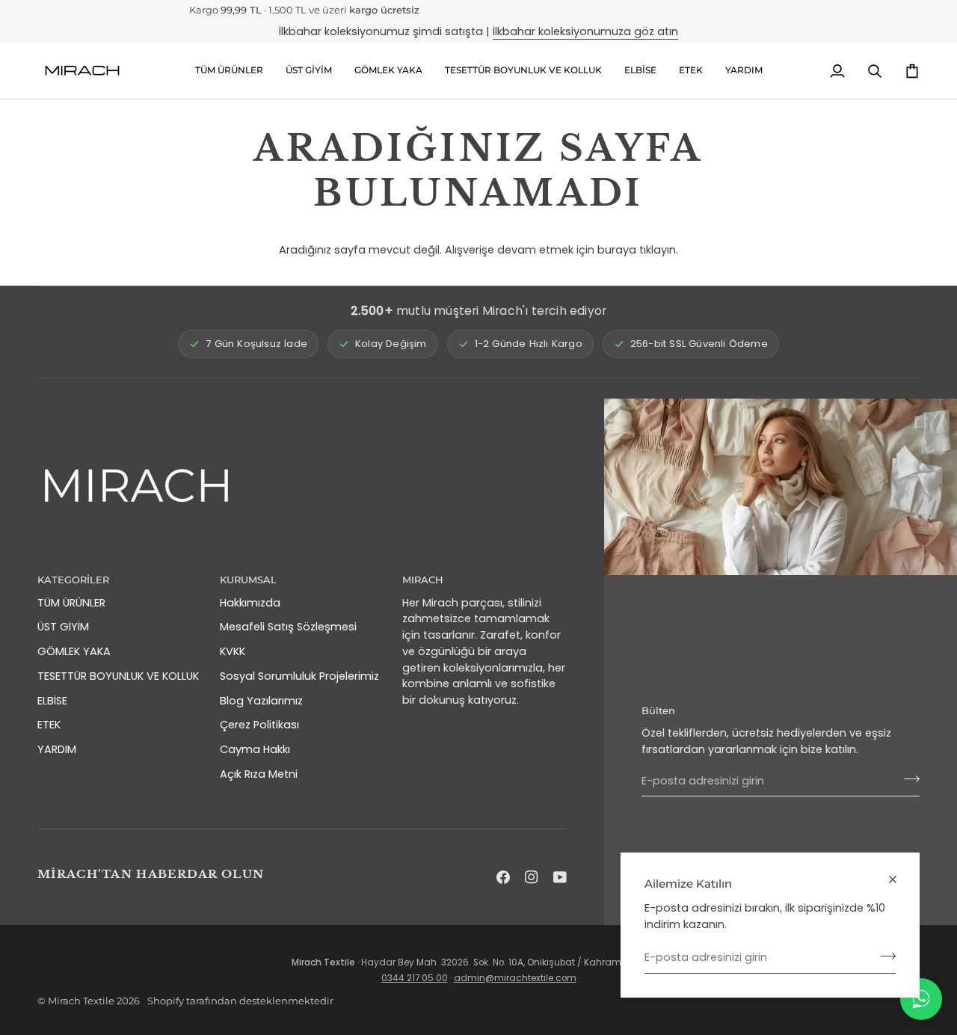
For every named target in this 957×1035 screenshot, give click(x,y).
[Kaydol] (883, 956)
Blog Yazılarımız (261, 700)
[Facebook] (503, 877)
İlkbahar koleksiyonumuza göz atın (585, 31)
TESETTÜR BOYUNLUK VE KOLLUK (118, 676)
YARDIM (56, 749)
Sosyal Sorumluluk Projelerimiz (299, 676)
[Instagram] (531, 877)
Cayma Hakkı (255, 749)
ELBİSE (52, 700)
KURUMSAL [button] (248, 580)
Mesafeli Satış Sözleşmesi (288, 626)
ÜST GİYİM (63, 626)
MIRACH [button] (422, 580)
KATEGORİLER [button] (73, 580)
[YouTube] (560, 877)
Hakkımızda (250, 602)
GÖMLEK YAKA (74, 651)
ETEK (49, 724)
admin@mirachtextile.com (515, 978)
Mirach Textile (81, 1001)
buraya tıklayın (636, 249)
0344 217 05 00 (414, 978)
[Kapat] (899, 879)
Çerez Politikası (259, 724)
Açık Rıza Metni (259, 774)
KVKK (232, 651)
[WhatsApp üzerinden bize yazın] (921, 999)
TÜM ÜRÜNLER (71, 602)
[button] (308, 71)
